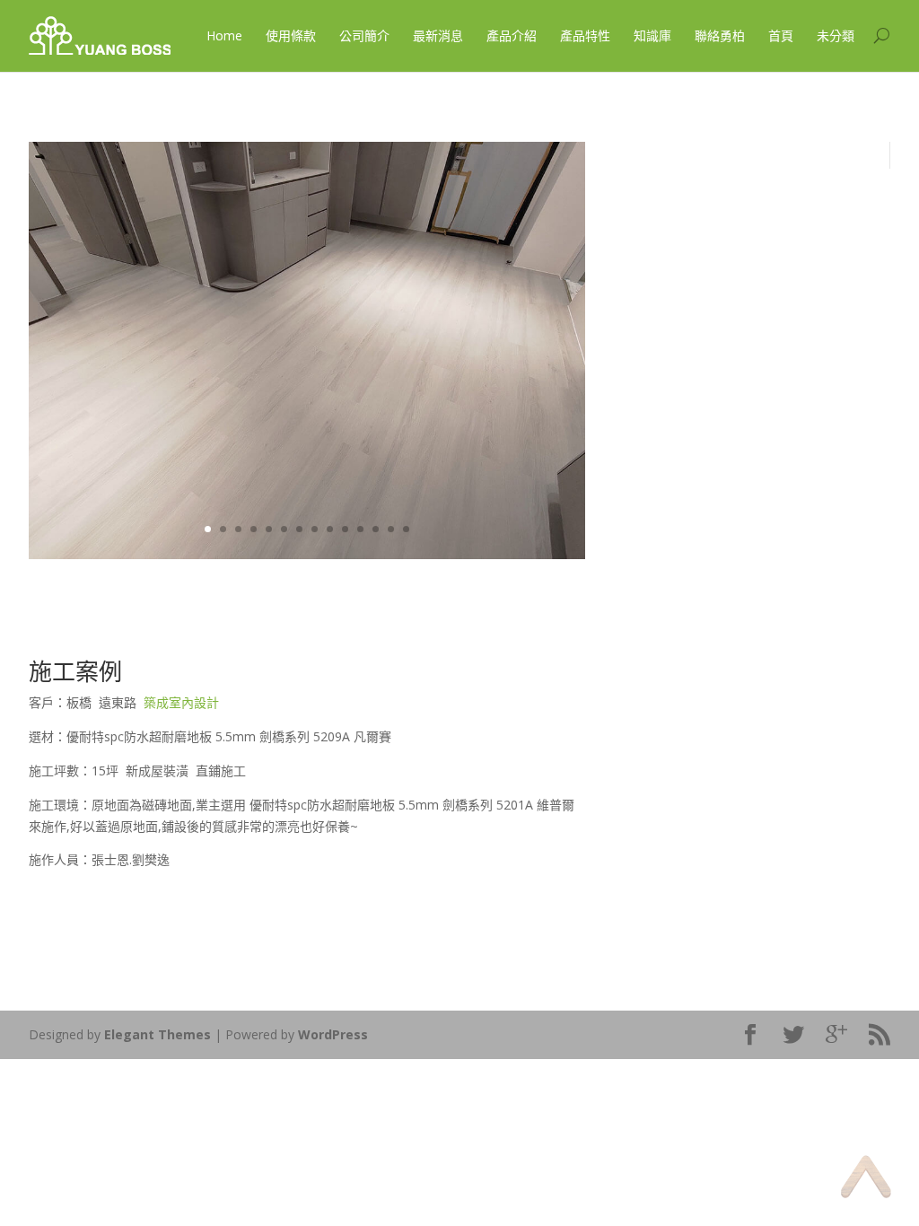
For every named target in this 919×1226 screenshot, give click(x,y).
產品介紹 (511, 35)
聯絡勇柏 (720, 35)
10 (345, 529)
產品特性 (585, 35)
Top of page (865, 1176)
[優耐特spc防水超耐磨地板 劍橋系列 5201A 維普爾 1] (307, 554)
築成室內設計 (181, 702)
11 (360, 529)
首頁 (780, 35)
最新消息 (438, 35)
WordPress (333, 1034)
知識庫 (652, 35)
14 (406, 529)
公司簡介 (364, 35)
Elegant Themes (157, 1034)
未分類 (835, 35)
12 (375, 529)
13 (391, 529)
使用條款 (291, 35)
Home (224, 35)
